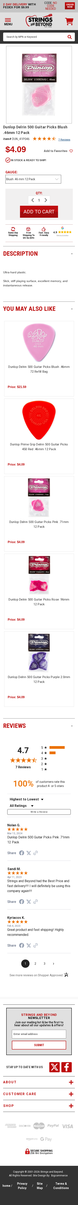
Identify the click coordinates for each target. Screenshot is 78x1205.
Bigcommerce (59, 1175)
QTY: (39, 193)
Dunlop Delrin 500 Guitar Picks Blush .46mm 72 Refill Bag (39, 369)
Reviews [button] (38, 725)
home (6, 1185)
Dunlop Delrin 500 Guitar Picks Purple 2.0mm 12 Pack (39, 679)
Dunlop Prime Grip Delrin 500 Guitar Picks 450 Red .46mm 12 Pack (39, 447)
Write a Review (39, 812)
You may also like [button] (38, 308)
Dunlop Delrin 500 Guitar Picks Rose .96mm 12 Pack (39, 602)
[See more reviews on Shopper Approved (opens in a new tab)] (35, 853)
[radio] (56, 747)
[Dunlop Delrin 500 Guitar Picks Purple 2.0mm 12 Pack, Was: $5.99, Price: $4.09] (39, 653)
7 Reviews (64, 139)
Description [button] (38, 253)
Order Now (70, 5)
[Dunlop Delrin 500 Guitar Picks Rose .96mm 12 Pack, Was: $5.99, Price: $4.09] (39, 575)
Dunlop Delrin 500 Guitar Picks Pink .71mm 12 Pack (39, 524)
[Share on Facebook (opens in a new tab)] (21, 853)
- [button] (72, 253)
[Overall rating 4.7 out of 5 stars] (44, 139)
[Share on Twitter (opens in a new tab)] (28, 853)
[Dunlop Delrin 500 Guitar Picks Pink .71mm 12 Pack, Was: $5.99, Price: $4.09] (39, 497)
